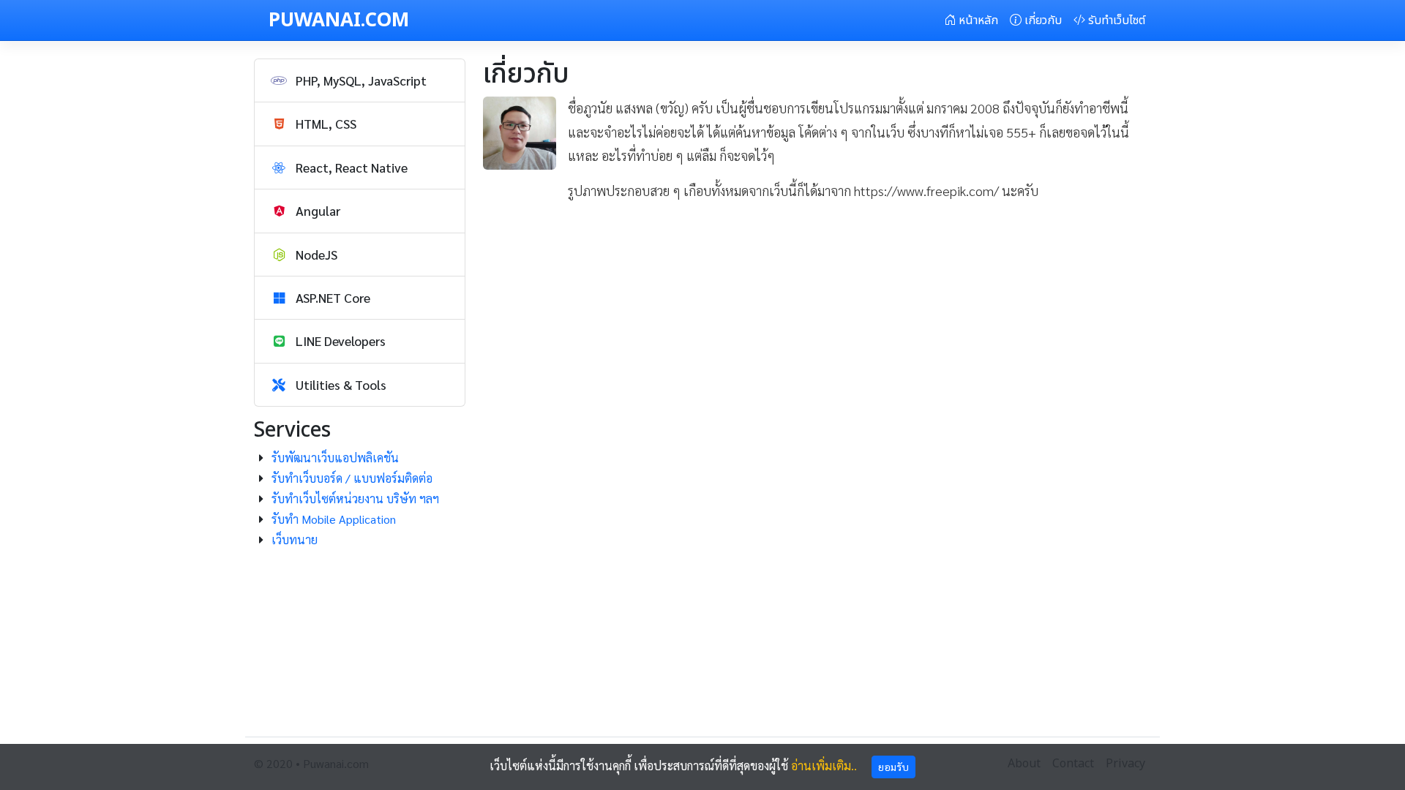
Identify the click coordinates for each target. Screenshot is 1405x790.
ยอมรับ (893, 766)
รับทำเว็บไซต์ (1115, 20)
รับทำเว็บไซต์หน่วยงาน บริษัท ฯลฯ (355, 498)
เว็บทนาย (294, 539)
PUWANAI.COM (339, 20)
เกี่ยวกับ (1042, 20)
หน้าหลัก (977, 20)
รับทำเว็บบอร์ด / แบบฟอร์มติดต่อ (351, 478)
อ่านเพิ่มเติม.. (824, 765)
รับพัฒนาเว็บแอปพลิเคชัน (335, 457)
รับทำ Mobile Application (333, 519)
